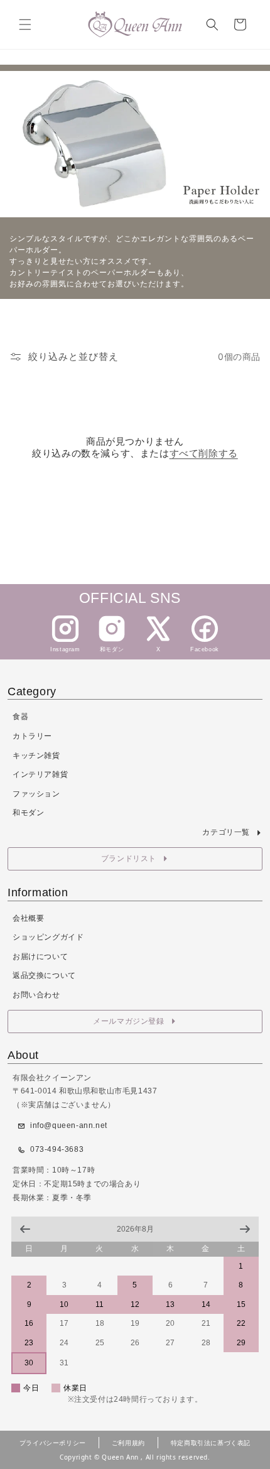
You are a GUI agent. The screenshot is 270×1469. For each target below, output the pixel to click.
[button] (25, 24)
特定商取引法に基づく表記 (211, 1442)
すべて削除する (204, 453)
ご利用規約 (128, 1442)
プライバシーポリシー (52, 1442)
